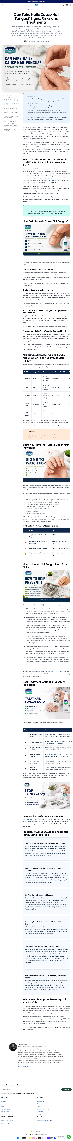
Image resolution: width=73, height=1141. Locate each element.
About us (3, 1104)
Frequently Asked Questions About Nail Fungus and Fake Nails (11, 125)
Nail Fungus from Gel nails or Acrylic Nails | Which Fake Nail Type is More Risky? (11, 108)
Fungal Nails (9, 9)
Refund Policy (5, 1123)
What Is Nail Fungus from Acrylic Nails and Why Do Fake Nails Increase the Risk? (11, 99)
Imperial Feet (33, 1134)
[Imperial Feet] (36, 5)
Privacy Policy (5, 1111)
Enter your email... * (7, 1089)
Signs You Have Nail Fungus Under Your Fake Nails (11, 113)
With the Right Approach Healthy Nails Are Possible (10, 130)
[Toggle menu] (2, 5)
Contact (29, 1066)
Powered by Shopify (42, 1134)
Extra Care (40, 1111)
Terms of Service (5, 1109)
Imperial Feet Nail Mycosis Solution (59, 754)
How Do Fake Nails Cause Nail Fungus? (11, 103)
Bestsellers (40, 1104)
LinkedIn (25, 1066)
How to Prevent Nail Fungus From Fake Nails (11, 116)
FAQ (2, 1106)
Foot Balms (40, 1114)
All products (40, 1101)
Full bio (20, 1066)
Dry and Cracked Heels (43, 1109)
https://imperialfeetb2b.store (44, 1120)
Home (2, 9)
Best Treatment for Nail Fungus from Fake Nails (10, 120)
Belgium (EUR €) (36, 1131)
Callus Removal (41, 1106)
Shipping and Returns (7, 1120)
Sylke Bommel (22, 1044)
